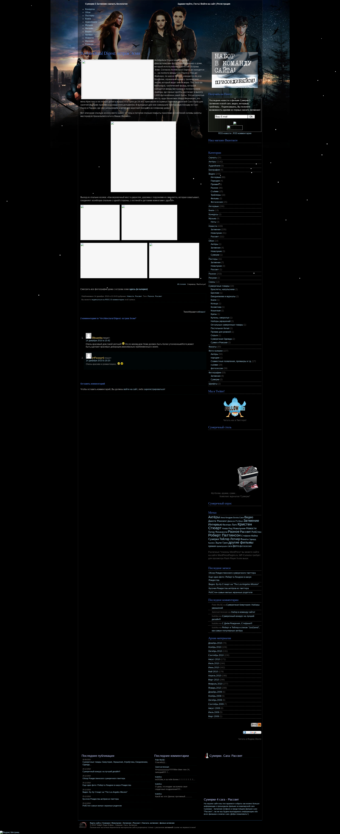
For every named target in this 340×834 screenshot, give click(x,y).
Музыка (89, 25)
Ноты (213, 222)
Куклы (214, 314)
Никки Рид (227, 528)
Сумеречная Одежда (221, 339)
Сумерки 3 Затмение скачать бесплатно (106, 4)
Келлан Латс (230, 524)
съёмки (214, 365)
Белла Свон (238, 517)
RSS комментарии (242, 133)
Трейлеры (216, 195)
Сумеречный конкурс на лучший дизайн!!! (101, 771)
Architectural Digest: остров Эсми (110, 53)
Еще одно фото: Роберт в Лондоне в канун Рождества (107, 785)
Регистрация (223, 4)
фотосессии (217, 368)
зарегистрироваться (154, 389)
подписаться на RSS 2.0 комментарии (108, 300)
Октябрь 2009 (215, 700)
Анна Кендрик (226, 517)
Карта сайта (95, 823)
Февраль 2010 (215, 684)
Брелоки (215, 293)
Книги (88, 19)
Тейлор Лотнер (229, 539)
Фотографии (215, 372)
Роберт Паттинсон (224, 535)
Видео (88, 31)
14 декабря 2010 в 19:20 (98, 360)
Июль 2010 (213, 663)
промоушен (222, 546)
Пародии (215, 181)
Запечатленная (162, 767)
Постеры (89, 15)
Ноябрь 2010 (214, 647)
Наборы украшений (221, 321)
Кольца (214, 303)
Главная (89, 44)
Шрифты (213, 384)
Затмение (216, 229)
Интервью (216, 177)
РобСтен (256, 531)
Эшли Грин (221, 542)
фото (236, 545)
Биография (214, 170)
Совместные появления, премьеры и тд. (231, 361)
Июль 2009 (213, 712)
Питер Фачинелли (217, 532)
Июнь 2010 (213, 667)
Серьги (214, 335)
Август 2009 (214, 708)
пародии (215, 358)
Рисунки (213, 278)
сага (230, 546)
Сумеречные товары (219, 286)
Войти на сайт (208, 4)
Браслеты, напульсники (223, 289)
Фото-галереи (216, 351)
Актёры (89, 34)
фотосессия (245, 546)
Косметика (216, 307)
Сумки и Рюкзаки (219, 342)
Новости (89, 38)
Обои (87, 12)
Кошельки (216, 310)
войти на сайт (130, 389)
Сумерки (215, 255)
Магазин (89, 41)
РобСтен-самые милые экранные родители (231, 592)
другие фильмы (240, 542)
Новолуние (216, 233)
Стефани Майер (249, 536)
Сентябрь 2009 (216, 704)
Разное (151, 296)
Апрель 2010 (214, 675)
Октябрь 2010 (215, 651)
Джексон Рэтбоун (235, 521)
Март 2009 (213, 716)
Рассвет (138, 296)
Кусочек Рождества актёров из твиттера (229, 588)
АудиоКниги (91, 22)
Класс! (202, 312)
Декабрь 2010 (215, 643)
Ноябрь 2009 (214, 696)
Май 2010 (213, 671)
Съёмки (215, 191)
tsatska (158, 777)
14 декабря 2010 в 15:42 (98, 340)
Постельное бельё (220, 328)
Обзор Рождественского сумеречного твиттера (232, 573)
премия (212, 546)
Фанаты (213, 347)
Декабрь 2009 (215, 692)
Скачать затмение (150, 823)
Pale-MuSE (160, 760)
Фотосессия (217, 202)
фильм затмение (167, 823)
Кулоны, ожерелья (220, 317)
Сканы (212, 282)
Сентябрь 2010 (216, 655)
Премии (215, 184)
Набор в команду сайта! (243, 612)
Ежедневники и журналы (223, 296)
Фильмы (89, 28)
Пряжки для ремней (221, 332)
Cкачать (213, 157)
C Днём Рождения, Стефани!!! (237, 623)
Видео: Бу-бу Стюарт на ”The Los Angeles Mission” (234, 584)
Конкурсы (90, 9)
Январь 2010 (214, 688)
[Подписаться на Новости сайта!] (256, 726)
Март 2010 (213, 679)
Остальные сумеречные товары (227, 325)
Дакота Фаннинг (217, 521)
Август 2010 (214, 659)
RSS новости (224, 133)
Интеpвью (214, 206)
